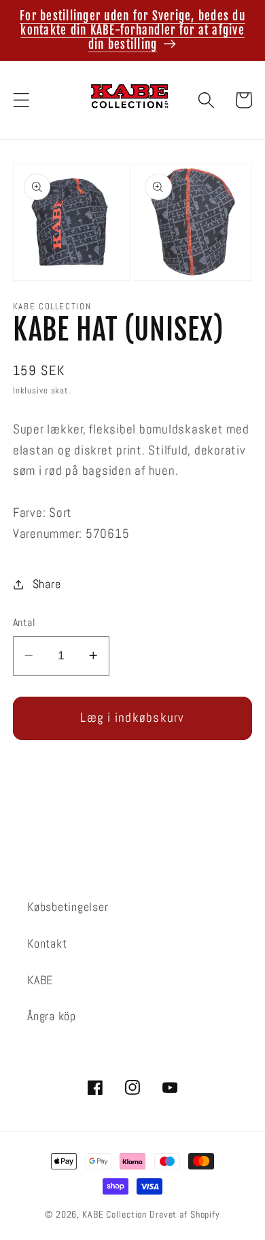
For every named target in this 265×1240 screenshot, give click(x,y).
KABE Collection (115, 1214)
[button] (21, 100)
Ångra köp (51, 1016)
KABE (40, 980)
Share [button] (47, 584)
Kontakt (47, 943)
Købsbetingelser (67, 906)
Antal (24, 622)
